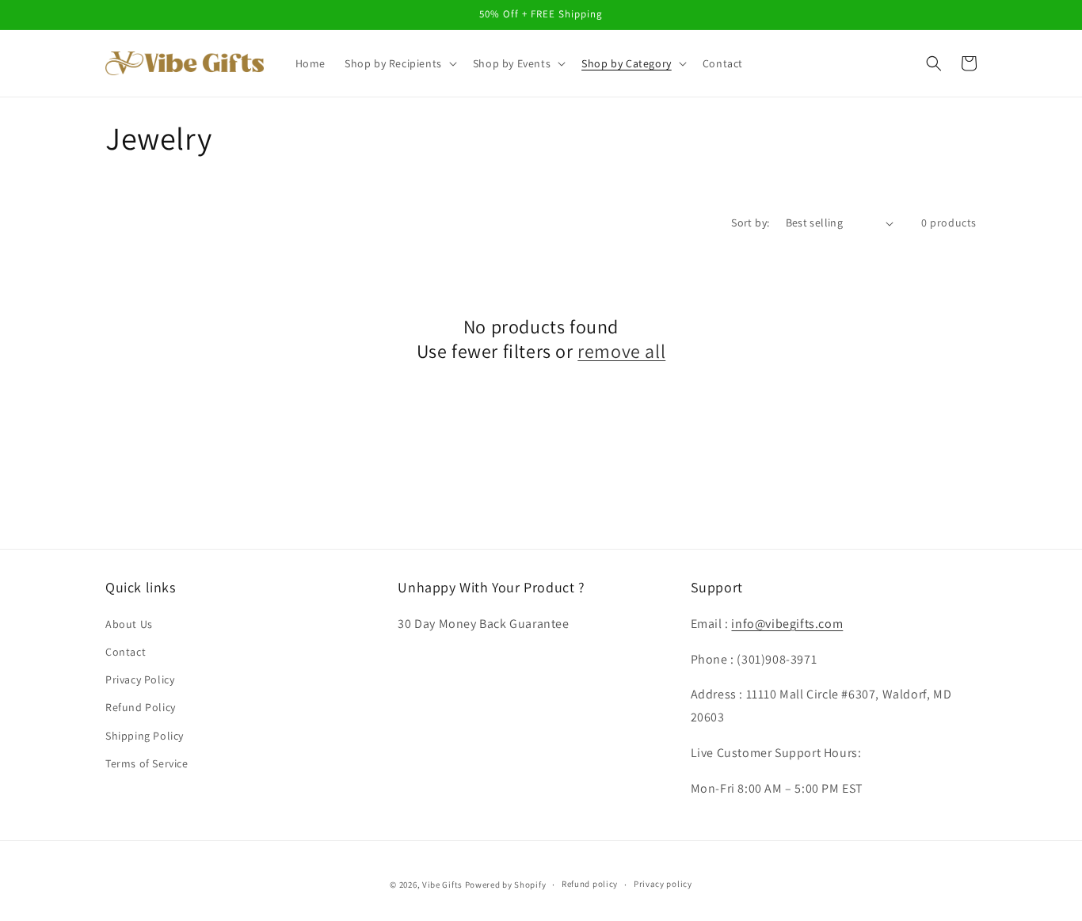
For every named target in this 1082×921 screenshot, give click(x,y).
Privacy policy (663, 883)
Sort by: (750, 222)
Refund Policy (140, 707)
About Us (129, 624)
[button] (399, 63)
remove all (621, 351)
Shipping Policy (144, 736)
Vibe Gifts (442, 884)
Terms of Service (147, 763)
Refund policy (590, 883)
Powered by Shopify (506, 884)
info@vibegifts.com (787, 623)
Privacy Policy (139, 679)
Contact (125, 652)
